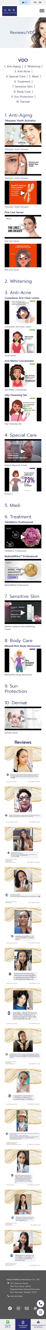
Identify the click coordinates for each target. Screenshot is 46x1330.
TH (35, 2)
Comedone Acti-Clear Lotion (22, 298)
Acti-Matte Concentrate (19, 361)
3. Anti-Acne (22, 71)
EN (40, 2)
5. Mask (34, 76)
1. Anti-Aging (12, 66)
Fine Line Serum (14, 212)
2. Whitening (32, 66)
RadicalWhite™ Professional (21, 556)
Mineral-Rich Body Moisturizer (23, 646)
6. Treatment (22, 82)
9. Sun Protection (22, 97)
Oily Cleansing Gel (16, 395)
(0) (25, 2)
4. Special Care (15, 76)
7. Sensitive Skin (22, 87)
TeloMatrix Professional (19, 522)
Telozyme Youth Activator (20, 120)
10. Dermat (23, 102)
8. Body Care (22, 92)
